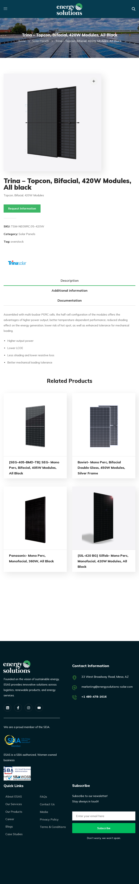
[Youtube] (39, 708)
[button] (133, 9)
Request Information (22, 208)
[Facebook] (18, 708)
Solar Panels (40, 41)
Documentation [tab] (70, 300)
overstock (17, 241)
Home (22, 41)
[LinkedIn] (7, 708)
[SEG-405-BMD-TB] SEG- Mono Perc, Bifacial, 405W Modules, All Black (34, 467)
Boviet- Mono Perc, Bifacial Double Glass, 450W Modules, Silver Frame (101, 467)
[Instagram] (28, 708)
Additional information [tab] (69, 290)
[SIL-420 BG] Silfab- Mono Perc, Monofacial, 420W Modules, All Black (103, 561)
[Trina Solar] (17, 262)
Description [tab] (70, 280)
